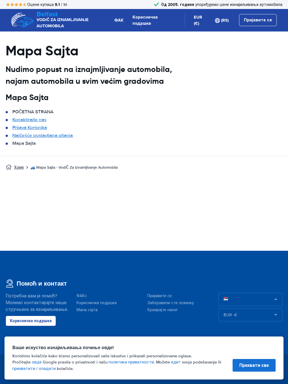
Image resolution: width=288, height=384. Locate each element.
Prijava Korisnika (29, 127)
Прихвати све (254, 365)
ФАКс (81, 295)
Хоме (19, 167)
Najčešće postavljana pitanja (42, 135)
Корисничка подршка (145, 20)
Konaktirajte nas (29, 120)
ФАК (118, 20)
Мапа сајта (87, 310)
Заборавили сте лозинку (170, 303)
